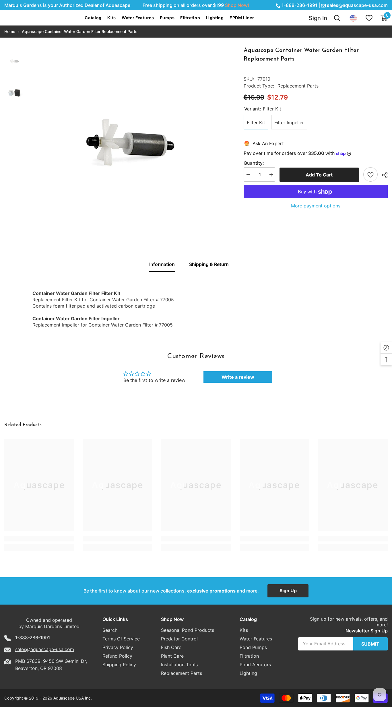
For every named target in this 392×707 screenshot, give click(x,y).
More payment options (315, 206)
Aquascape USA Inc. (72, 698)
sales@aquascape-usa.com (357, 5)
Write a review (238, 377)
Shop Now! (237, 5)
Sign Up (288, 590)
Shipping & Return (209, 264)
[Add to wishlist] (370, 175)
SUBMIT (370, 644)
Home (9, 31)
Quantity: (254, 163)
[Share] (383, 175)
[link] (39, 538)
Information (162, 264)
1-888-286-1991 (299, 5)
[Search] (337, 18)
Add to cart (319, 175)
